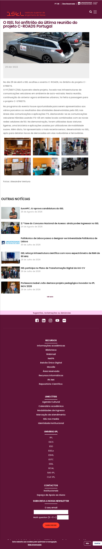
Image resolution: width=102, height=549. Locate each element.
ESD (51, 446)
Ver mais (50, 297)
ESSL (51, 463)
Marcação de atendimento (51, 414)
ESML (51, 455)
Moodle (51, 366)
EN (58, 4)
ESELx (51, 450)
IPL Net (51, 379)
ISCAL (51, 468)
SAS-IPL (51, 472)
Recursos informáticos (51, 375)
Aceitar (97, 543)
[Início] (26, 9)
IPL (51, 437)
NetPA (51, 358)
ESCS (51, 442)
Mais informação (35, 545)
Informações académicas (51, 345)
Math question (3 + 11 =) (44, 517)
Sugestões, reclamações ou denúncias (51, 313)
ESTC (51, 459)
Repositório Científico (51, 383)
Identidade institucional (51, 423)
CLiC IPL (51, 477)
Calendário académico (51, 406)
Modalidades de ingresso (51, 410)
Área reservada (68, 4)
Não (87, 543)
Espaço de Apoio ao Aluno (51, 494)
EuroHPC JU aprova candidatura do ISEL (42, 208)
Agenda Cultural (51, 401)
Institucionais (51, 490)
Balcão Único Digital (51, 362)
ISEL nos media (51, 418)
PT (56, 4)
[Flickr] (64, 320)
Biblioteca (51, 349)
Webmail (51, 354)
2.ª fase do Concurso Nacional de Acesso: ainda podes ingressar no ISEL (60, 223)
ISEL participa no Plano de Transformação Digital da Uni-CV (53, 268)
